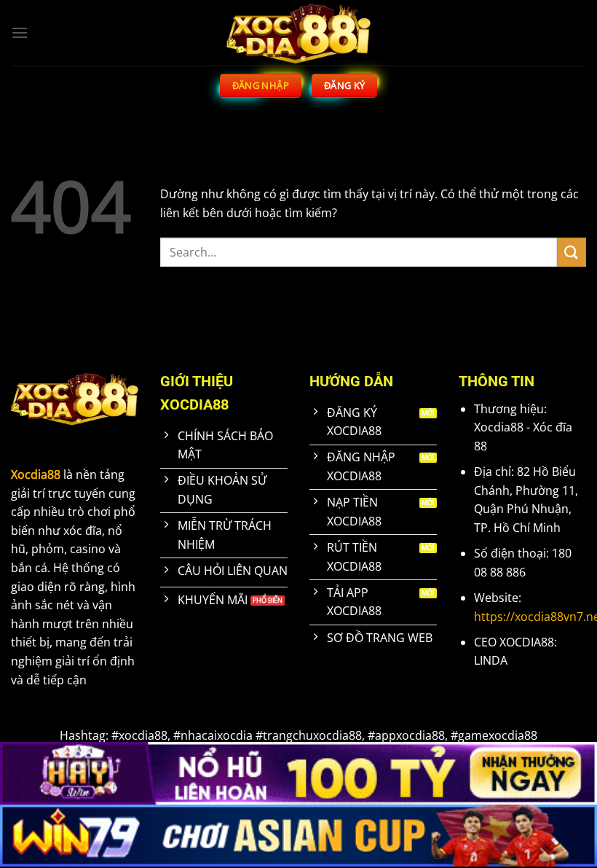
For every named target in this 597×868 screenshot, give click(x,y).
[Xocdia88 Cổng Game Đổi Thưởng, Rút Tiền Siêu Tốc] (298, 33)
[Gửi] (571, 252)
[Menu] (19, 32)
